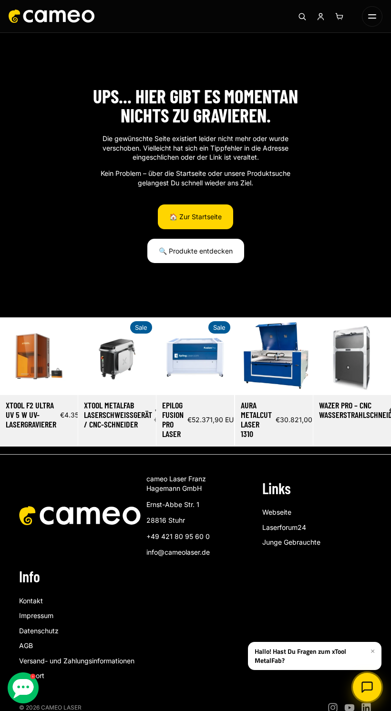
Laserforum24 (284, 527)
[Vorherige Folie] (7, 355)
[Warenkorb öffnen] (339, 16)
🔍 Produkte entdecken (196, 251)
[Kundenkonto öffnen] (320, 16)
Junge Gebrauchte (291, 542)
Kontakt (31, 601)
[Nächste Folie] (70, 355)
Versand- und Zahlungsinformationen (76, 661)
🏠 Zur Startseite (195, 217)
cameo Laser (61, 707)
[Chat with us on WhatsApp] (23, 687)
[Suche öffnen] (302, 16)
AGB (26, 645)
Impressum (36, 615)
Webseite (276, 512)
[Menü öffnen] (372, 16)
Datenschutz (39, 631)
